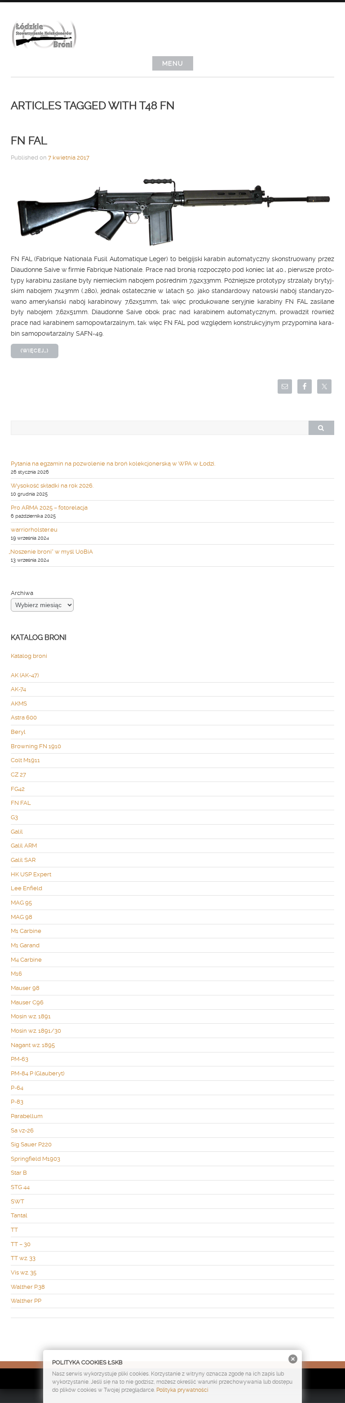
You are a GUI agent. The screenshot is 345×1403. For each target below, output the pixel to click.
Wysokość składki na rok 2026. (52, 485)
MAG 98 (21, 917)
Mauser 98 (25, 988)
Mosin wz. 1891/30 (36, 1030)
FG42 (18, 789)
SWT (17, 1201)
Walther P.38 (28, 1286)
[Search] (321, 428)
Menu (172, 63)
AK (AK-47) (25, 675)
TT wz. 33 (23, 1258)
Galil (17, 831)
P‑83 (17, 1101)
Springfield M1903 (35, 1158)
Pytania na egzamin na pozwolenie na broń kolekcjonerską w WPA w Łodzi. (113, 463)
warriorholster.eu (34, 529)
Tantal (19, 1215)
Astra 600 (24, 717)
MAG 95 (21, 902)
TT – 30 (21, 1244)
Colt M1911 (25, 760)
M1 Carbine (26, 931)
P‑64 (17, 1087)
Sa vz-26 (22, 1130)
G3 (14, 817)
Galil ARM (24, 845)
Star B (19, 1172)
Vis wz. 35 (23, 1272)
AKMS (19, 703)
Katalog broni (29, 656)
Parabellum (27, 1116)
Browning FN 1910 (36, 746)
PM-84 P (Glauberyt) (37, 1073)
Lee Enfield (26, 888)
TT (14, 1229)
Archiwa (22, 593)
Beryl (18, 731)
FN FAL (29, 140)
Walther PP (26, 1300)
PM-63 (19, 1059)
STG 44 (20, 1187)
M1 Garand (25, 945)
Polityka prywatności (182, 1390)
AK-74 (18, 689)
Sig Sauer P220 (31, 1144)
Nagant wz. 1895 (33, 1045)
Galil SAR (23, 860)
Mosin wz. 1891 (31, 1016)
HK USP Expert (31, 874)
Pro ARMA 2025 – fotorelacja (49, 507)
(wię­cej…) (35, 351)
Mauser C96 (27, 1002)
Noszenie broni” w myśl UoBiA (52, 551)
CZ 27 (18, 774)
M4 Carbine (26, 959)
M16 (16, 973)
